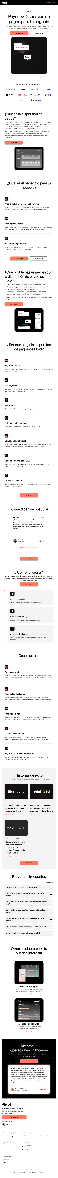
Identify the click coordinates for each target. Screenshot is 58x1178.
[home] (4, 3)
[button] (54, 2)
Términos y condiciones (37, 1172)
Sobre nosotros (39, 33)
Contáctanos (48, 2)
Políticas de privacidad (21, 1172)
